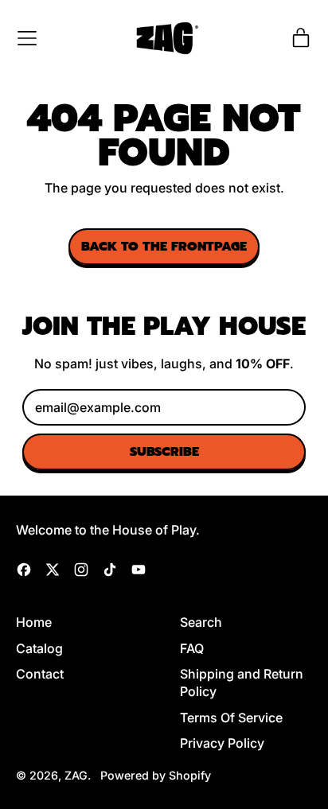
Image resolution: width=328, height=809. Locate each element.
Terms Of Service (231, 717)
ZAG (76, 775)
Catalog (39, 648)
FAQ (192, 648)
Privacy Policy (222, 743)
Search (201, 622)
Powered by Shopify (155, 775)
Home (34, 622)
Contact (40, 674)
